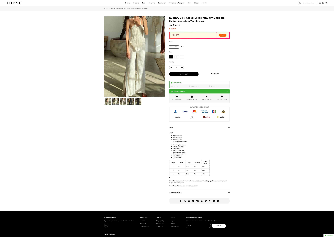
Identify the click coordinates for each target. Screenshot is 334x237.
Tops (143, 3)
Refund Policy (159, 224)
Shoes (196, 3)
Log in (172, 221)
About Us (142, 221)
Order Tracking (175, 226)
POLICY (159, 217)
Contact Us (143, 224)
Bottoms (152, 3)
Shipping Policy (160, 221)
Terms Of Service (144, 226)
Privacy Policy (159, 226)
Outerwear (162, 3)
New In (127, 3)
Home (105, 8)
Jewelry (204, 3)
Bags (189, 3)
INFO (173, 217)
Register (173, 224)
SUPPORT (144, 217)
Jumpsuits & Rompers (176, 3)
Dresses (136, 3)
